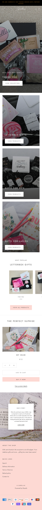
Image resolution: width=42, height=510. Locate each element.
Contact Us (5, 477)
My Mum (21, 355)
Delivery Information (8, 466)
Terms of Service (7, 470)
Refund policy (6, 473)
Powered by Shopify (21, 488)
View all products (21, 307)
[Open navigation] (3, 9)
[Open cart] (39, 9)
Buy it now (21, 379)
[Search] (36, 9)
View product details (21, 386)
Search (4, 463)
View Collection (12, 83)
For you (21, 297)
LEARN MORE (21, 425)
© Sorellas (21, 485)
